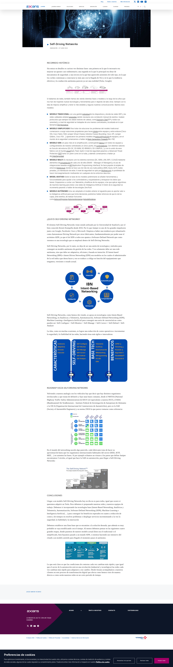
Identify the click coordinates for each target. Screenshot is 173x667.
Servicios (81, 6)
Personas (126, 6)
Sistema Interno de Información (80, 638)
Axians (71, 610)
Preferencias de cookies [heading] (19, 655)
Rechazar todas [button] (144, 660)
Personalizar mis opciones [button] (124, 660)
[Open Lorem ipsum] (34, 611)
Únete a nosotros (112, 2)
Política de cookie (103, 662)
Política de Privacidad (54, 638)
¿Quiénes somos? (56, 6)
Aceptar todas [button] (161, 660)
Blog (102, 2)
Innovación (93, 6)
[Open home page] (32, 7)
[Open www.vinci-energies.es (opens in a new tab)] (141, 637)
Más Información (125, 2)
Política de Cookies (41, 638)
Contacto (111, 610)
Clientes (105, 6)
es (138, 6)
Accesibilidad (65, 638)
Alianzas (115, 6)
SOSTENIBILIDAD (133, 610)
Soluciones (70, 6)
